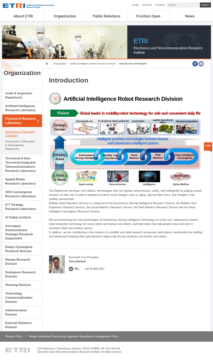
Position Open (148, 16)
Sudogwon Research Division (20, 274)
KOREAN (147, 5)
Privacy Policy (14, 336)
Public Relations (106, 16)
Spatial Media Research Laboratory (20, 181)
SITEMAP (160, 5)
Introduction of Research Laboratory (20, 133)
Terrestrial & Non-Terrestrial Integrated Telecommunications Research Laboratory (20, 164)
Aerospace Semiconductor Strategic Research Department (19, 232)
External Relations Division (18, 325)
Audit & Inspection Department (18, 95)
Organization (65, 16)
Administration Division (16, 312)
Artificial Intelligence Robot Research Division (93, 63)
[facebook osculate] (195, 64)
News (190, 16)
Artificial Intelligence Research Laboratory (20, 108)
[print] (201, 64)
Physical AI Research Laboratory (20, 120)
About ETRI (23, 16)
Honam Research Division (17, 261)
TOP (208, 146)
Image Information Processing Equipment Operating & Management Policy (74, 336)
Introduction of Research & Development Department (20, 145)
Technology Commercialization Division (18, 297)
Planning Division (18, 285)
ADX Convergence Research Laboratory (20, 194)
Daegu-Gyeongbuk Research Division (18, 249)
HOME (135, 5)
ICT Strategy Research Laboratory (20, 207)
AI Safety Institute (18, 217)
